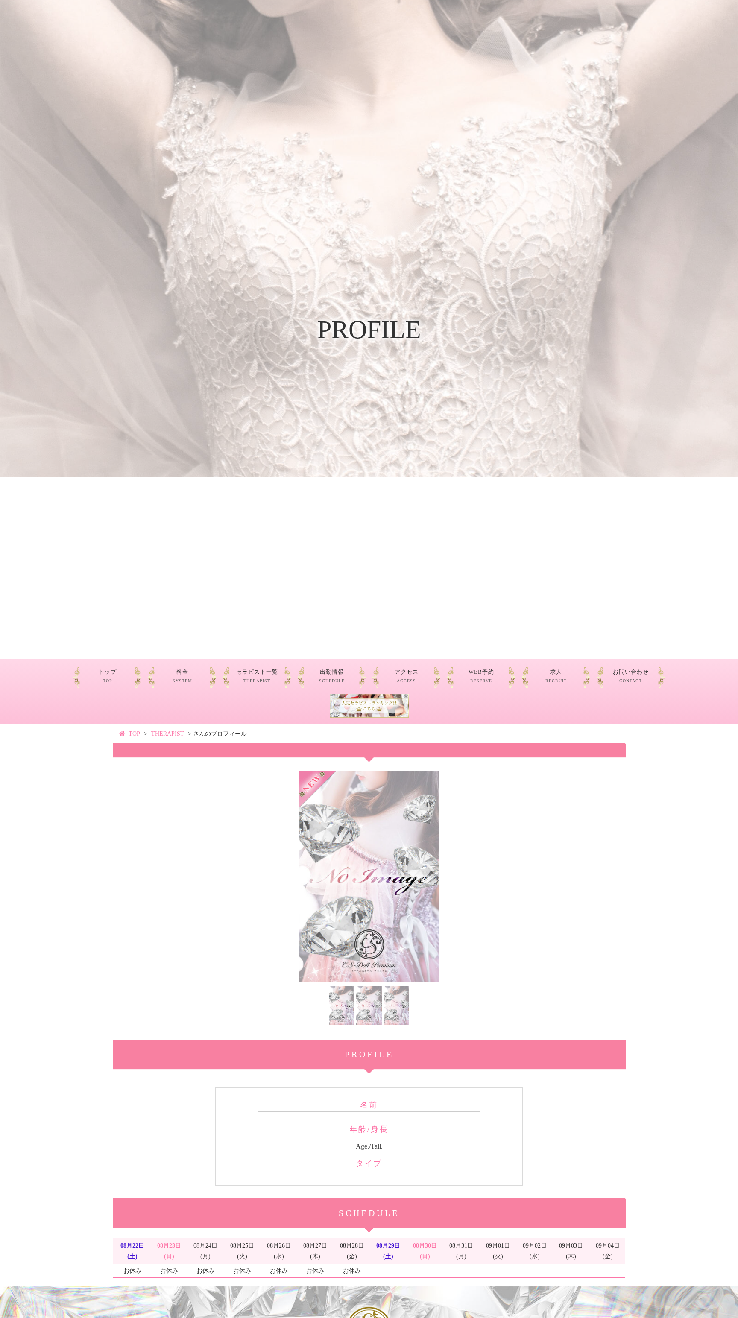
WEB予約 (481, 676)
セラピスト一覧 (257, 676)
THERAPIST (167, 734)
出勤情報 (332, 676)
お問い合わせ (631, 676)
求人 (556, 676)
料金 (182, 676)
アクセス (407, 676)
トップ (108, 676)
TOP (134, 734)
